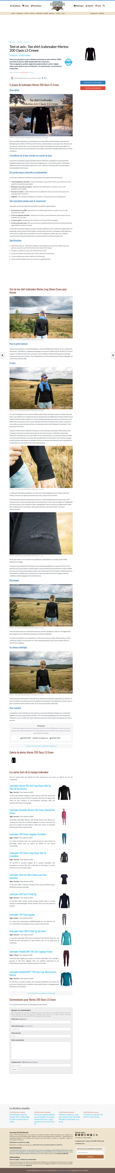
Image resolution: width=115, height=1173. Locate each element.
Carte (99, 5)
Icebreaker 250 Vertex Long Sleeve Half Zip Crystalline (28, 854)
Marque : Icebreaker (20, 55)
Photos (27, 13)
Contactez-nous (80, 1143)
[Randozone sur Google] (94, 1135)
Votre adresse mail (17, 1026)
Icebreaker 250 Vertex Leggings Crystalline (28, 834)
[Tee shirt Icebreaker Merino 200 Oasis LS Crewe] (41, 317)
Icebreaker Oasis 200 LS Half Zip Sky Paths (28, 931)
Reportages (80, 5)
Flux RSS (93, 1141)
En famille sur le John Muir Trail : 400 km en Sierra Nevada (93, 1115)
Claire (31, 72)
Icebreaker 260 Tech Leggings (22, 914)
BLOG (63, 13)
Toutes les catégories (93, 82)
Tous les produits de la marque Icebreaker (41, 746)
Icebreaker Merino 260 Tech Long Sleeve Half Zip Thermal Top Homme (30, 787)
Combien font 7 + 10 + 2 (24, 1062)
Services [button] (51, 13)
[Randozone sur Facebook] (76, 1135)
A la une (88, 1141)
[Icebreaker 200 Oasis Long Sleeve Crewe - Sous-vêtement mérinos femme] (90, 54)
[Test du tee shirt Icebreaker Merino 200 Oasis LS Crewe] (41, 115)
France (26, 5)
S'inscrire (101, 13)
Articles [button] (32, 13)
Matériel (90, 5)
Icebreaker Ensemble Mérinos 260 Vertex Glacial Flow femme (32, 811)
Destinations (37, 5)
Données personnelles (64, 1170)
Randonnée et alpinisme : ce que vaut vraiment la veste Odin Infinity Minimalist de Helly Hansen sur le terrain (69, 1118)
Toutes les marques (93, 88)
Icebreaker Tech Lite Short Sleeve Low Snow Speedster (28, 876)
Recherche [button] (20, 13)
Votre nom (19, 1019)
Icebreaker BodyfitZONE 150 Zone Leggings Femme (31, 951)
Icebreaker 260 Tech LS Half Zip (23, 894)
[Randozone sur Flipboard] (91, 1135)
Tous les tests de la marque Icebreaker (41, 993)
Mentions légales (14, 1159)
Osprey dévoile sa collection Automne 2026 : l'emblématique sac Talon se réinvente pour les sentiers (19, 1118)
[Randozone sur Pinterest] (82, 1135)
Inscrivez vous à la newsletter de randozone (89, 1149)
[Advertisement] (57, 28)
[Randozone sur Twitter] (79, 1135)
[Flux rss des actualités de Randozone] (97, 1135)
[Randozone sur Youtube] (88, 1135)
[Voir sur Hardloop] (41, 738)
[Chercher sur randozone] (104, 5)
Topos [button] (13, 13)
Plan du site (100, 1141)
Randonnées (16, 5)
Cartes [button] (58, 13)
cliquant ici (29, 1165)
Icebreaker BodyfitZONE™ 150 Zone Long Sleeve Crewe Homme (33, 973)
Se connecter (93, 13)
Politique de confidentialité (28, 1159)
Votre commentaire (17, 1040)
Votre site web (16, 1033)
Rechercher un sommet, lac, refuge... (20, 1142)
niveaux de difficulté (62, 1153)
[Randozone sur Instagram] (85, 1135)
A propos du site (80, 1141)
